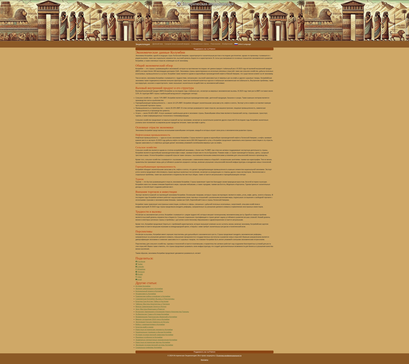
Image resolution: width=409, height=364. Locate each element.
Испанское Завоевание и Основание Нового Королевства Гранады (162, 312)
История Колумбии (142, 286)
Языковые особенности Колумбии (148, 337)
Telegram (141, 272)
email (139, 279)
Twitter (140, 264)
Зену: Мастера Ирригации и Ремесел (150, 309)
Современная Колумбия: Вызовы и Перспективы (154, 299)
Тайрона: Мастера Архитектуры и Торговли (152, 304)
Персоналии (215, 44)
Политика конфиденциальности (228, 356)
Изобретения (227, 44)
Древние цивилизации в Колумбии (149, 289)
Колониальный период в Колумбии (149, 291)
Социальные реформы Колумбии (148, 347)
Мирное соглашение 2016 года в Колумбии (152, 319)
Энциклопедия (142, 44)
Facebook (141, 261)
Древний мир (157, 44)
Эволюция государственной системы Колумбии (154, 345)
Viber (139, 277)
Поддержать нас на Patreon (204, 49)
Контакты (204, 360)
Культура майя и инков (144, 327)
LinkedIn (140, 267)
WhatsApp (141, 269)
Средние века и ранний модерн (177, 44)
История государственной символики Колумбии (154, 335)
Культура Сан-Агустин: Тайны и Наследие (151, 301)
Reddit (140, 274)
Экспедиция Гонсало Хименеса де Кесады (152, 322)
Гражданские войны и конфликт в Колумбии (152, 296)
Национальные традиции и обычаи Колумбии (153, 332)
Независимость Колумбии (145, 294)
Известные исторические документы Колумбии (154, 330)
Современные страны (200, 44)
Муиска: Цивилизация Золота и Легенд (150, 306)
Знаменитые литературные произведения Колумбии (156, 340)
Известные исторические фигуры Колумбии (152, 342)
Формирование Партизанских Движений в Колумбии (156, 317)
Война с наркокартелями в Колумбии (150, 324)
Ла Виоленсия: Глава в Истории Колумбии (152, 314)
